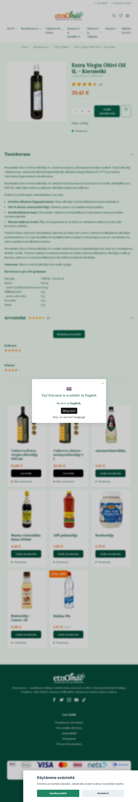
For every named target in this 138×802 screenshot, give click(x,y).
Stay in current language (69, 417)
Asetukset (103, 793)
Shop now (69, 410)
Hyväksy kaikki (58, 793)
